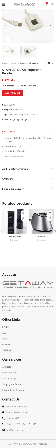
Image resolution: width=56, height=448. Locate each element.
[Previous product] (46, 63)
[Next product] (52, 63)
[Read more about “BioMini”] (49, 218)
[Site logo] (24, 4)
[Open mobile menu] (4, 5)
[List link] (28, 327)
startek (34, 114)
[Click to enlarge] (7, 39)
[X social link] (14, 120)
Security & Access (18, 63)
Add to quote (12, 93)
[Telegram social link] (26, 120)
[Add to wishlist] (23, 213)
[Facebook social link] (10, 120)
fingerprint (24, 114)
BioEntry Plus (15, 236)
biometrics (13, 114)
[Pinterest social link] (18, 120)
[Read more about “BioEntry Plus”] (23, 218)
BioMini (41, 236)
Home (5, 63)
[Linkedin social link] (22, 120)
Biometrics (34, 63)
